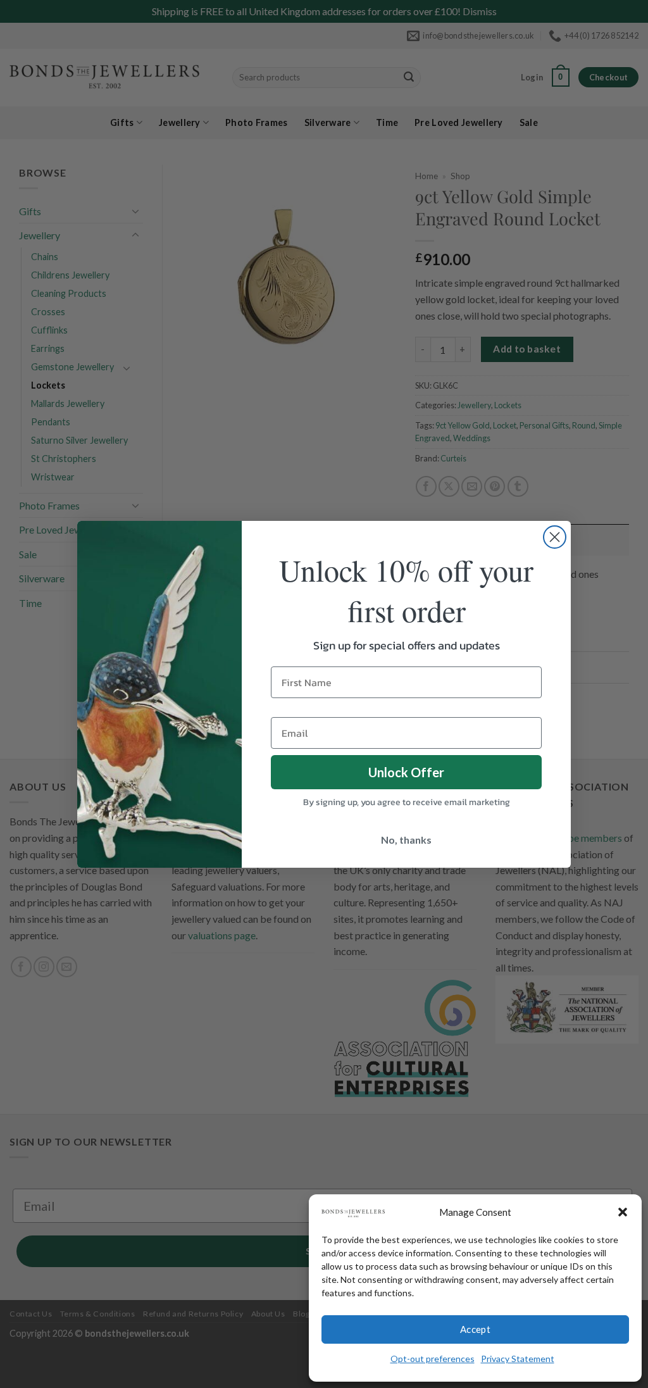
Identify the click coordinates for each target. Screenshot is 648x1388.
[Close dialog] (555, 537)
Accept (475, 1329)
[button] (622, 1212)
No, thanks (406, 840)
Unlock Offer (406, 772)
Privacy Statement (517, 1358)
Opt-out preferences (432, 1358)
